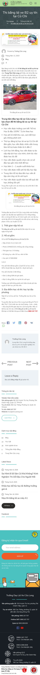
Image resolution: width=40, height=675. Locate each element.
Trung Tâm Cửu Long (12, 453)
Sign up (20, 556)
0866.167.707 (11, 409)
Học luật (8, 442)
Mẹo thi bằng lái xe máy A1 (15, 498)
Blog (6, 59)
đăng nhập (14, 380)
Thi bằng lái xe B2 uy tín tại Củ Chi (13, 229)
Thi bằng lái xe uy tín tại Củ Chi (18, 239)
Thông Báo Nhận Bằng (13, 449)
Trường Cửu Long (20, 51)
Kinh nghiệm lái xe (11, 446)
